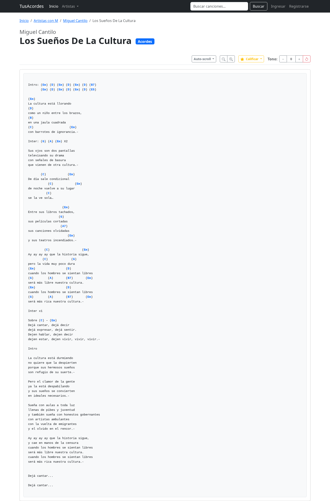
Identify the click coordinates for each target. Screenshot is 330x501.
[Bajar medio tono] (283, 58)
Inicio (53, 6)
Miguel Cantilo (75, 20)
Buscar (258, 6)
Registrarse (299, 6)
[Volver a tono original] (306, 58)
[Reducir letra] (223, 58)
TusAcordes (32, 6)
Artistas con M (46, 20)
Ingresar (278, 6)
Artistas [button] (69, 6)
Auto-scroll (203, 59)
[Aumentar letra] (231, 58)
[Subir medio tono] (299, 58)
